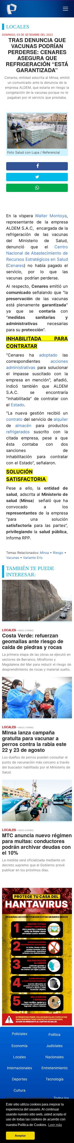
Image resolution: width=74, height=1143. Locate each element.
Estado (17, 404)
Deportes (19, 1079)
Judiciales (54, 1046)
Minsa (44, 553)
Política (54, 1035)
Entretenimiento (55, 1068)
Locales (19, 1057)
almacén (25, 425)
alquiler (61, 419)
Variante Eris (33, 558)
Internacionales (19, 1068)
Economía (20, 1046)
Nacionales (54, 1057)
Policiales (19, 1034)
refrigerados (20, 431)
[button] (65, 8)
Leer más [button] (55, 1125)
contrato (15, 419)
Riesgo (58, 553)
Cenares (16, 265)
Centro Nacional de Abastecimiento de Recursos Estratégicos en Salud (37, 253)
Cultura (19, 1090)
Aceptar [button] (20, 1135)
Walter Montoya (51, 215)
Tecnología (55, 1079)
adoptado (50, 355)
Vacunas (12, 558)
